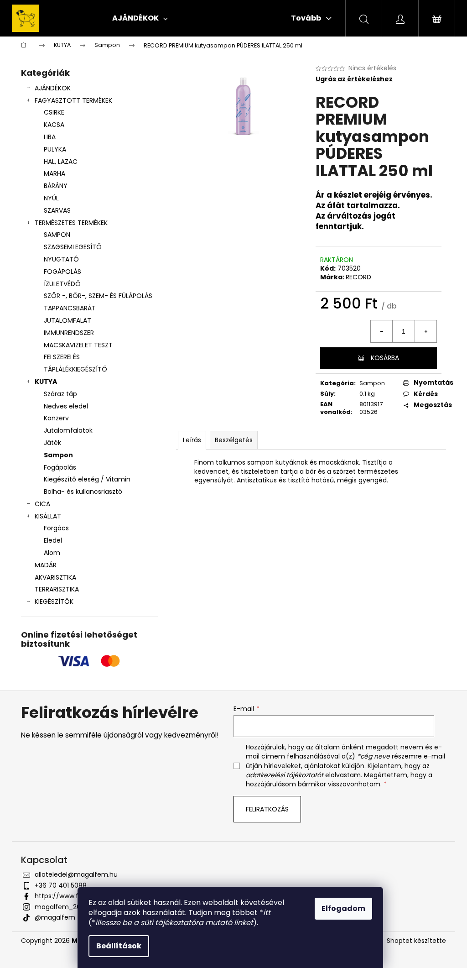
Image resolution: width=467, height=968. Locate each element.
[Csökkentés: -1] (382, 331)
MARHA (54, 173)
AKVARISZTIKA (55, 577)
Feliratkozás (267, 809)
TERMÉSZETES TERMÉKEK (71, 222)
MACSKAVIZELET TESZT (78, 345)
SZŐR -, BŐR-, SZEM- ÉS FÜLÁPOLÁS (98, 295)
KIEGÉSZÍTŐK (54, 601)
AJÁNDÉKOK (53, 88)
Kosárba (385, 357)
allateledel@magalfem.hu (76, 874)
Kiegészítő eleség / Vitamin (87, 479)
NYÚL (51, 198)
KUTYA (46, 381)
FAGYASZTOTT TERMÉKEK (73, 100)
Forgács (56, 528)
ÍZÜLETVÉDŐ (62, 283)
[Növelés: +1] (425, 331)
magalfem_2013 (60, 906)
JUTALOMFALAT (67, 320)
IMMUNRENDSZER (69, 332)
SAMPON (57, 234)
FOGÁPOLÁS (62, 271)
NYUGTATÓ (61, 259)
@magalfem (55, 917)
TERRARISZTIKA (57, 589)
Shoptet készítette (416, 941)
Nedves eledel (66, 406)
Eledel (53, 540)
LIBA (50, 136)
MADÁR (46, 565)
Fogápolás (60, 467)
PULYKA (55, 149)
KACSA (54, 124)
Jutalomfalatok (68, 430)
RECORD (358, 277)
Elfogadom (343, 908)
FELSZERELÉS (62, 356)
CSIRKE (54, 112)
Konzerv (56, 418)
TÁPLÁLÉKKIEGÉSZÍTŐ (75, 369)
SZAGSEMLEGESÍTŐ (73, 246)
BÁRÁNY (55, 185)
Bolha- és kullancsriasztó (83, 491)
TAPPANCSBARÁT (70, 308)
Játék (52, 442)
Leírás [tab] (192, 440)
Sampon (58, 455)
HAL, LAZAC (61, 161)
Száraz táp (60, 393)
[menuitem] (140, 18)
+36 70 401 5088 (61, 885)
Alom (52, 552)
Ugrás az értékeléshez (354, 79)
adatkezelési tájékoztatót (284, 775)
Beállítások (118, 946)
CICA (42, 503)
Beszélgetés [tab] (234, 440)
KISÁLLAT (48, 516)
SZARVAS (57, 210)
